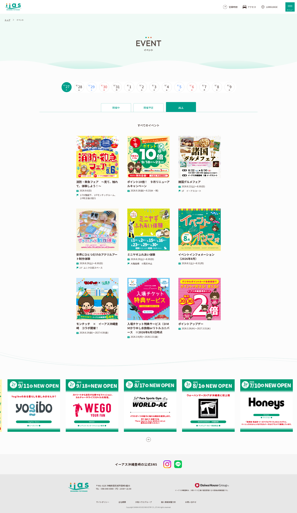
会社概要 (122, 502)
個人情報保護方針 (168, 502)
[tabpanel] (148, 225)
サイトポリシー (102, 502)
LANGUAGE (272, 6)
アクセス (252, 6)
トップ (7, 20)
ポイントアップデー (194, 326)
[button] (290, 7)
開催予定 (148, 107)
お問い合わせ (190, 502)
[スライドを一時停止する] (148, 439)
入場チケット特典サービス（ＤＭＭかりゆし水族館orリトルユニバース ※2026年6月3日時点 (148, 330)
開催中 (116, 107)
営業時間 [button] (233, 6)
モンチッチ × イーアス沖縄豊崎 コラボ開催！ (97, 328)
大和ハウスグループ (143, 502)
